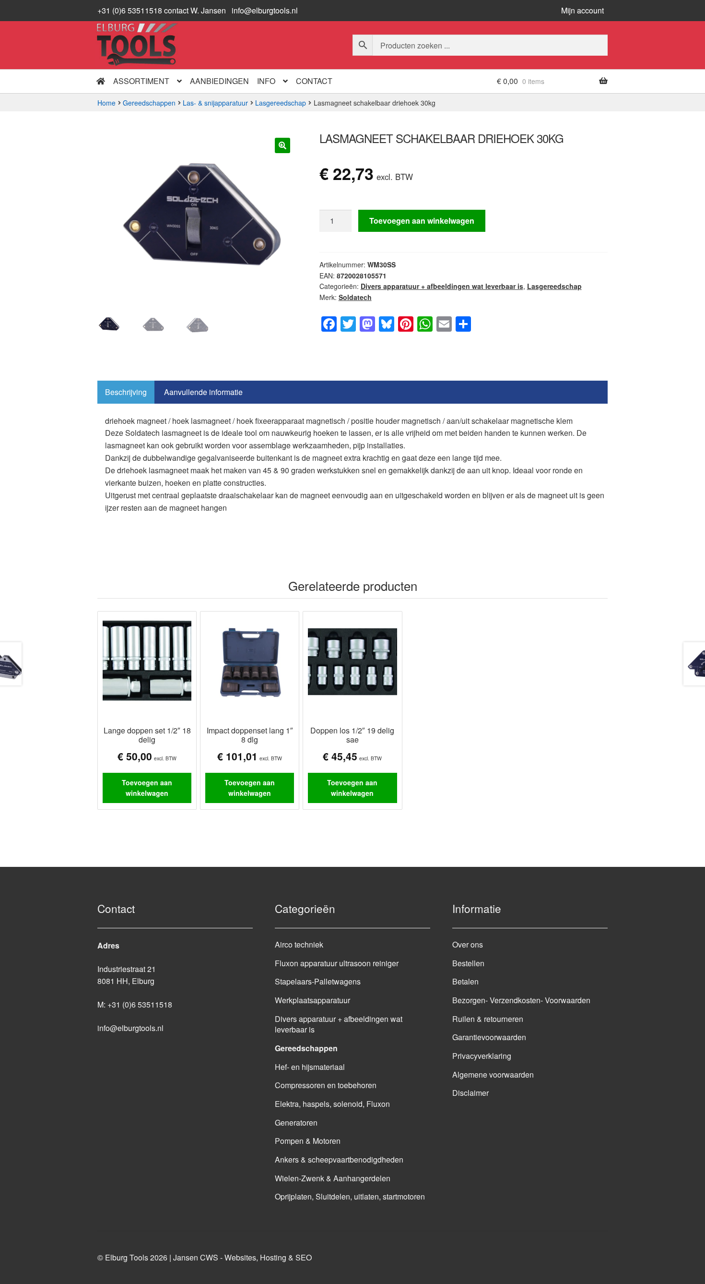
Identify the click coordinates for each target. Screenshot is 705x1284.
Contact (314, 80)
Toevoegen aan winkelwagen (421, 220)
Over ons (467, 944)
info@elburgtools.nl (265, 10)
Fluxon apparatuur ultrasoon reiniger (337, 963)
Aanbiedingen (219, 80)
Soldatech (355, 297)
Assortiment (141, 80)
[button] (282, 145)
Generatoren (296, 1122)
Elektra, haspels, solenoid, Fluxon (332, 1103)
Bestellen (468, 963)
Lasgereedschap (280, 103)
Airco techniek (299, 944)
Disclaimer (470, 1092)
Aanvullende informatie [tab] (203, 391)
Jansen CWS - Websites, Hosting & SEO (242, 1257)
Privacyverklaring (481, 1055)
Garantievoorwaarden (489, 1037)
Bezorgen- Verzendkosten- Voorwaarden (521, 1000)
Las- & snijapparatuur (215, 103)
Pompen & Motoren (308, 1140)
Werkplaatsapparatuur (312, 1000)
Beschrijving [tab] (126, 391)
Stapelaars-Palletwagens (318, 981)
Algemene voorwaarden (493, 1074)
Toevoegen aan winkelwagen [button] (147, 788)
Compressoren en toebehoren (325, 1085)
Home (106, 103)
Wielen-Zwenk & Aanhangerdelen (332, 1178)
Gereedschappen (149, 103)
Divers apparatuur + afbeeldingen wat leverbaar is (442, 286)
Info (266, 80)
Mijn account (582, 10)
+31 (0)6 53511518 (139, 1004)
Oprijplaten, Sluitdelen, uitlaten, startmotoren (350, 1196)
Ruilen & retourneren (487, 1018)
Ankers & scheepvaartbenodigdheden (339, 1159)
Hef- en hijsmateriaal (310, 1066)
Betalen (465, 981)
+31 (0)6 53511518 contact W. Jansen (161, 10)
